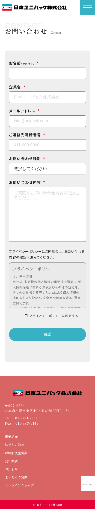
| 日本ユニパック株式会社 (48, 504)
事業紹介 (11, 436)
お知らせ (11, 469)
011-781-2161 (26, 418)
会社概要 (11, 461)
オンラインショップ (19, 485)
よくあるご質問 (16, 477)
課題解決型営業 (16, 453)
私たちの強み (14, 444)
